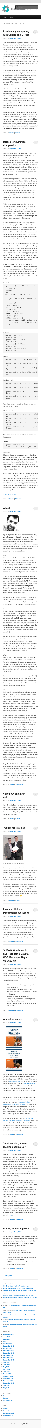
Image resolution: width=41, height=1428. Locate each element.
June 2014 (6, 1337)
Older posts (7, 1276)
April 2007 (6, 1369)
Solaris (5, 1398)
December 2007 (8, 1355)
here (10, 1215)
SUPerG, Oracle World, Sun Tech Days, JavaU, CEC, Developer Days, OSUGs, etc (16, 955)
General (11, 133)
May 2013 (6, 1341)
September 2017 (8, 1334)
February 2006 (8, 1376)
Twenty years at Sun (14, 827)
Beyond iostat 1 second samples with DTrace (18, 1295)
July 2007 (6, 1362)
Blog (11, 17)
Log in (5, 1408)
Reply (17, 133)
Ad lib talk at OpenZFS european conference (18, 1288)
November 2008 (8, 1351)
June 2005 (6, 1385)
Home (5, 17)
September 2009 (8, 1346)
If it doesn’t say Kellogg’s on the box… (16, 1286)
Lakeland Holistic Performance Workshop (16, 910)
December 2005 (8, 1378)
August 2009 (7, 1348)
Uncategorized (8, 1400)
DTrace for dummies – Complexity (15, 143)
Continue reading (9, 494)
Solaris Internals (14, 1081)
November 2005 (8, 1381)
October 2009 (7, 1344)
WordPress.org (8, 1415)
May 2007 (6, 1367)
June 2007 (6, 1364)
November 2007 (8, 1358)
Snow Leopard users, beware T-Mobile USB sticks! (20, 1297)
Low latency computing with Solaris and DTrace (16, 33)
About (6, 507)
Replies (18, 499)
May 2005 (6, 1388)
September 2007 (8, 1360)
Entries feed (7, 1411)
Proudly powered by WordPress (20, 1424)
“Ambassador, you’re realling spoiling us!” (15, 1145)
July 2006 (6, 1371)
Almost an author (12, 1019)
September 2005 (8, 1383)
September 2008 (8, 1353)
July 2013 (6, 1339)
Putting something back (16, 1228)
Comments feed (8, 1413)
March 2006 (7, 1374)
